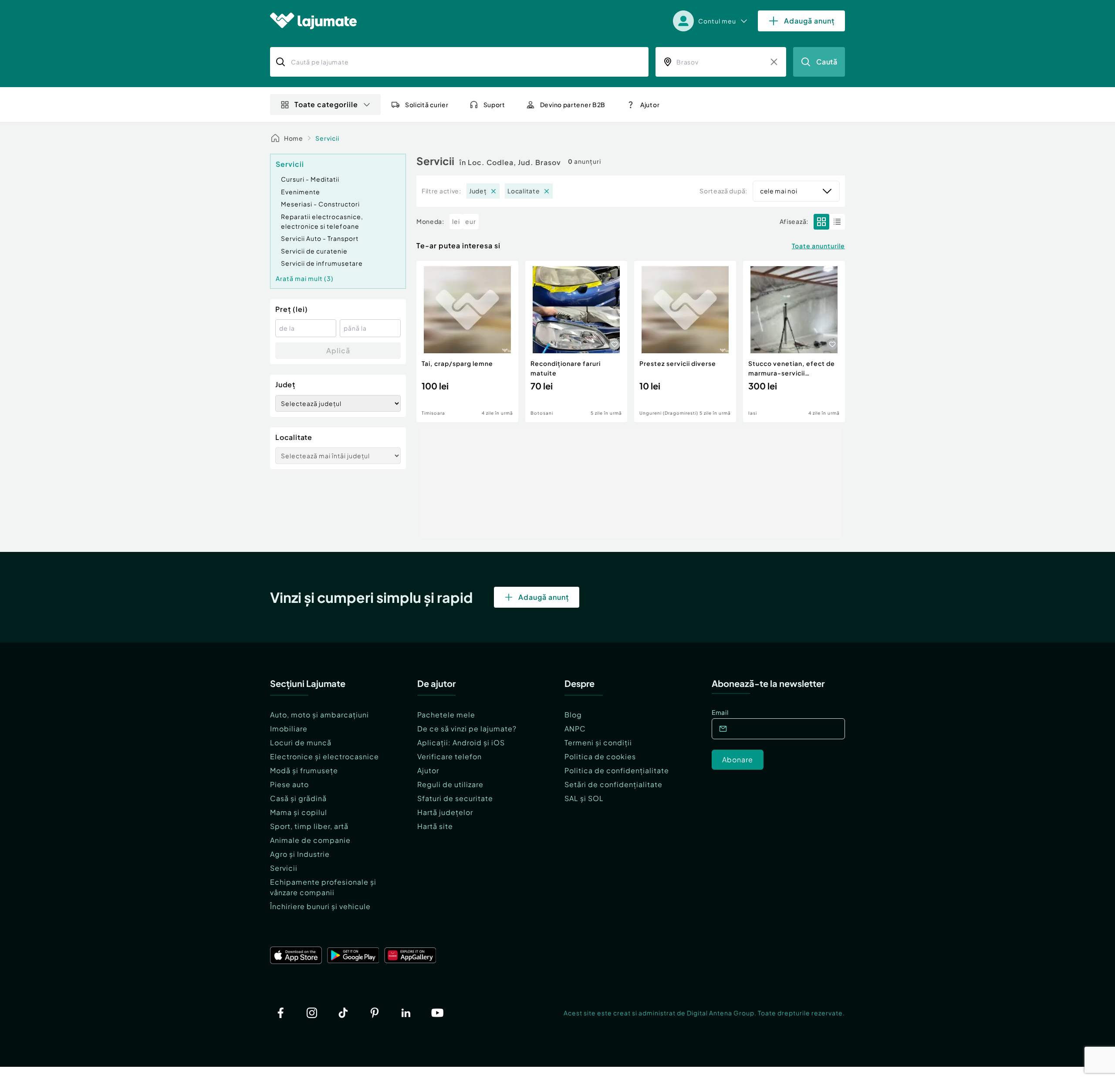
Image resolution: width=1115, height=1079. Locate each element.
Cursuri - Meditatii (310, 179)
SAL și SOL (584, 798)
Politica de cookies (600, 756)
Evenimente (300, 192)
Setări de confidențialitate (613, 784)
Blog (573, 714)
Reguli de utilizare (450, 784)
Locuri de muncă (300, 742)
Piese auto (289, 784)
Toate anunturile (818, 246)
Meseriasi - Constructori (320, 204)
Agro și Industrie (300, 854)
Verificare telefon (449, 756)
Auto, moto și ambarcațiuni (319, 714)
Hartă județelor (445, 812)
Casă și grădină (298, 798)
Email (720, 712)
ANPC (575, 728)
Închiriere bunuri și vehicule (320, 906)
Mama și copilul (298, 812)
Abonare (737, 759)
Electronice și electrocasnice (324, 756)
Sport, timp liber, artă (309, 826)
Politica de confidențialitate (616, 770)
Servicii (327, 138)
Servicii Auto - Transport (319, 238)
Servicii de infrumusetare (322, 263)
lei (456, 221)
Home (293, 138)
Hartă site (435, 826)
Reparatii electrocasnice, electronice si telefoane (322, 221)
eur (470, 221)
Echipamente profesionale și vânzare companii (323, 887)
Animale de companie (310, 840)
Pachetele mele (446, 714)
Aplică (338, 350)
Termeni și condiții (598, 742)
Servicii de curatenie (314, 251)
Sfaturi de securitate (455, 798)
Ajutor (428, 770)
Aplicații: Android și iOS (461, 742)
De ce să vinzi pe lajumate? (467, 728)
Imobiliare (288, 728)
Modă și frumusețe (304, 770)
